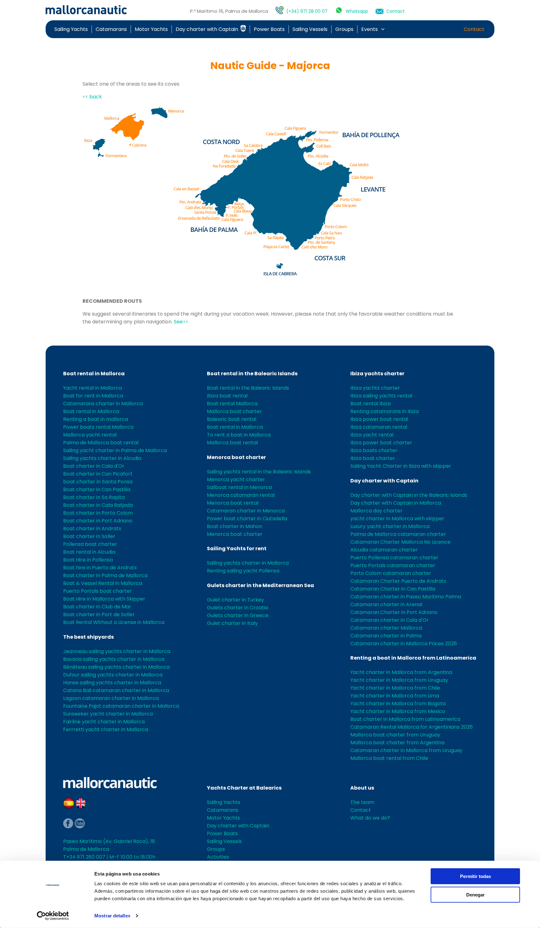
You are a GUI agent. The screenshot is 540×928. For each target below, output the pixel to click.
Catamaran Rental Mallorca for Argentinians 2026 (411, 727)
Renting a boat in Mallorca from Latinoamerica (413, 657)
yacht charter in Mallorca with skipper (397, 518)
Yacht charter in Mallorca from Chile (395, 687)
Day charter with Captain (207, 29)
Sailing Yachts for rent (237, 548)
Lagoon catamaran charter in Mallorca (111, 698)
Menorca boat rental (232, 502)
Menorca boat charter (236, 457)
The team (362, 802)
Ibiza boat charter (372, 458)
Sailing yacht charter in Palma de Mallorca (115, 450)
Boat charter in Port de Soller (99, 614)
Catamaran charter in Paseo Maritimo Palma (405, 596)
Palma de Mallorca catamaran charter (398, 534)
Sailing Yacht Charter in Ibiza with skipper (400, 466)
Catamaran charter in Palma (386, 635)
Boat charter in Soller (89, 536)
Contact (395, 11)
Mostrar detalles (112, 915)
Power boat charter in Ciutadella (247, 518)
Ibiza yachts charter (377, 373)
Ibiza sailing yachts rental (381, 395)
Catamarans (111, 29)
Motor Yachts (151, 29)
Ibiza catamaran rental (378, 427)
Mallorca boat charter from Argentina (397, 742)
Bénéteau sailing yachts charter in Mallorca (116, 667)
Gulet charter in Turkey (235, 599)
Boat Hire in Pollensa (88, 559)
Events (369, 29)
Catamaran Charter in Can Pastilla (392, 588)
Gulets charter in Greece (237, 615)
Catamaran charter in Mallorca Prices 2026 (403, 643)
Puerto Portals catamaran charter (392, 565)
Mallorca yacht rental (90, 434)
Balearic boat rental (231, 419)
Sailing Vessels (310, 29)
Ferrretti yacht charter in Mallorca (105, 729)
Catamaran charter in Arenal (386, 604)
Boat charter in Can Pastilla (96, 489)
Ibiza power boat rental (379, 419)
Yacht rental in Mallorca (92, 388)
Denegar (475, 894)
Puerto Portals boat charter (97, 591)
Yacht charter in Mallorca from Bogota (398, 703)
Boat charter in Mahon (234, 526)
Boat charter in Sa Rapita (94, 497)
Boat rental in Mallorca (94, 373)
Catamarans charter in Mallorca (103, 403)
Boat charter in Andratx (92, 528)
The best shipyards (88, 637)
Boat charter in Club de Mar (97, 606)
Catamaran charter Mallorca (386, 627)
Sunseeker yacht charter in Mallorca (108, 713)
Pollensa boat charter (90, 544)
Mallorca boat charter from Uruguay (395, 734)
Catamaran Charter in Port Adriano (394, 612)
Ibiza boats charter (374, 450)
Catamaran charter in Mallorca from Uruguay (406, 750)
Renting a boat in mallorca (95, 419)
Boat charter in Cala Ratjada (98, 505)
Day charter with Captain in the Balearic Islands (408, 495)
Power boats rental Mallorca (98, 427)
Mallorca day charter (376, 510)
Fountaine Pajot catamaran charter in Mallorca (121, 706)
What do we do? (370, 817)
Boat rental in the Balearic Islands (252, 373)
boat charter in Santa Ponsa (97, 481)
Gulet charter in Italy (232, 623)
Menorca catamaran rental (241, 495)
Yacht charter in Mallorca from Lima (394, 695)
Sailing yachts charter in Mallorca (248, 562)
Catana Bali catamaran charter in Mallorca (116, 690)
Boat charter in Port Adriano (97, 520)
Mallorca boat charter (234, 411)
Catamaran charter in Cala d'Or (389, 620)
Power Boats (269, 29)
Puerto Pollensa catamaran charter (394, 557)
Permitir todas (475, 876)
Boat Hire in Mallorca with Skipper (104, 598)
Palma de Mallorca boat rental (100, 442)
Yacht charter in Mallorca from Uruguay (399, 680)
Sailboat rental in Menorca (239, 487)
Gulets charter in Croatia (237, 607)
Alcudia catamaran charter (384, 549)
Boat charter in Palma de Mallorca (105, 575)
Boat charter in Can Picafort (97, 473)
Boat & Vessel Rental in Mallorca (102, 583)
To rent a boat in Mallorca (239, 434)
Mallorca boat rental (232, 442)
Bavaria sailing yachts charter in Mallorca (113, 659)
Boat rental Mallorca (232, 403)
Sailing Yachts (71, 29)
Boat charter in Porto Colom (98, 512)
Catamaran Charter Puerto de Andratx (398, 581)
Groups (344, 29)
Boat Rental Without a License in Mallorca (113, 622)
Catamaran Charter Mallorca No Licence (400, 542)
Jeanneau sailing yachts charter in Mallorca (116, 651)
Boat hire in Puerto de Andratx (100, 567)
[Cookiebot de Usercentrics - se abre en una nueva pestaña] (53, 916)
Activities (218, 857)
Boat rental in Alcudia (89, 552)
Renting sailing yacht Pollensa (243, 570)
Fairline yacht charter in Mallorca (104, 721)
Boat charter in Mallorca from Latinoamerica (405, 719)
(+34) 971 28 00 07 (307, 11)
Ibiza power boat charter (381, 442)
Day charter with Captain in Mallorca (395, 502)
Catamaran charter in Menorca (246, 510)
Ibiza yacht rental (371, 434)
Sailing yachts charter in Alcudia (102, 458)
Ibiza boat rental (227, 395)
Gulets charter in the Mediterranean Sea (260, 585)
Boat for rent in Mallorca (93, 395)
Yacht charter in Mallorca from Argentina (401, 672)
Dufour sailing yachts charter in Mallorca (112, 674)
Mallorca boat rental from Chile (389, 758)
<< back (92, 96)
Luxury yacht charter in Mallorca (390, 526)
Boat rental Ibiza (370, 403)
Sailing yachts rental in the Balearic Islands (259, 471)
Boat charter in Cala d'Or (93, 466)
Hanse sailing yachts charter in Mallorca (112, 682)
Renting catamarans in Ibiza (384, 411)
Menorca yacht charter (236, 479)
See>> (181, 321)
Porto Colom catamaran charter (390, 573)
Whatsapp (357, 11)
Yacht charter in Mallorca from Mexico (397, 711)
